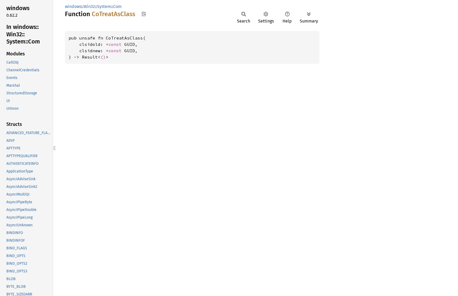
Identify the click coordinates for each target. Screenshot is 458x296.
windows (73, 6)
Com (117, 6)
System (104, 6)
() (103, 57)
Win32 (89, 6)
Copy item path (143, 13)
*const (115, 44)
